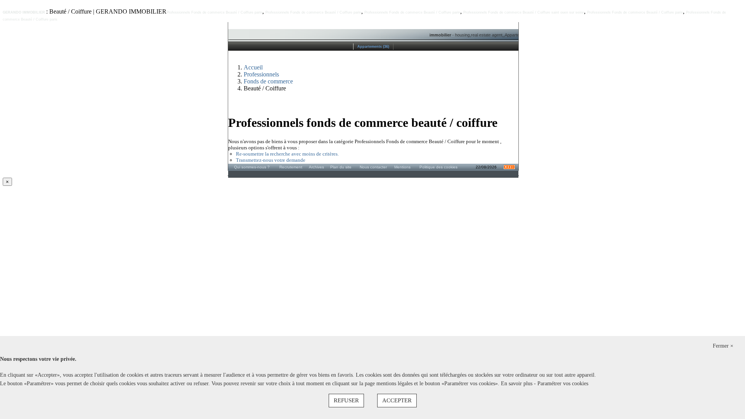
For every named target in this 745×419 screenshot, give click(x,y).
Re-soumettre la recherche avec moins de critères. (287, 154)
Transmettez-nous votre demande (270, 160)
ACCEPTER (397, 400)
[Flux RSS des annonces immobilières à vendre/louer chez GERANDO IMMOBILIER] (509, 168)
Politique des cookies (438, 167)
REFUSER (346, 400)
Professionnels (261, 74)
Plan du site (341, 167)
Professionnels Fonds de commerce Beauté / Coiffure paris (214, 12)
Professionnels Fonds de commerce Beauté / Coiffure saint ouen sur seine (523, 12)
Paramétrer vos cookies (562, 383)
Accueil (253, 67)
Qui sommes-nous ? (252, 167)
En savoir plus (517, 383)
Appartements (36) (373, 46)
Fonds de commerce (268, 81)
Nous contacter (373, 167)
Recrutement (290, 167)
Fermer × (723, 346)
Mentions (402, 167)
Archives (316, 167)
